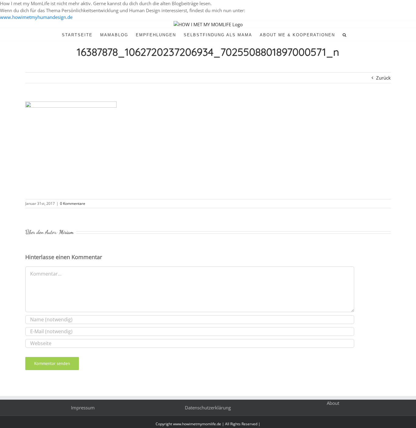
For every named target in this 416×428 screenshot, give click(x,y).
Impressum (83, 408)
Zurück (383, 78)
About (333, 403)
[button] (345, 34)
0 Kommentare (72, 203)
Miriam (66, 232)
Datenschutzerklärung (208, 408)
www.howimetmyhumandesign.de (36, 17)
